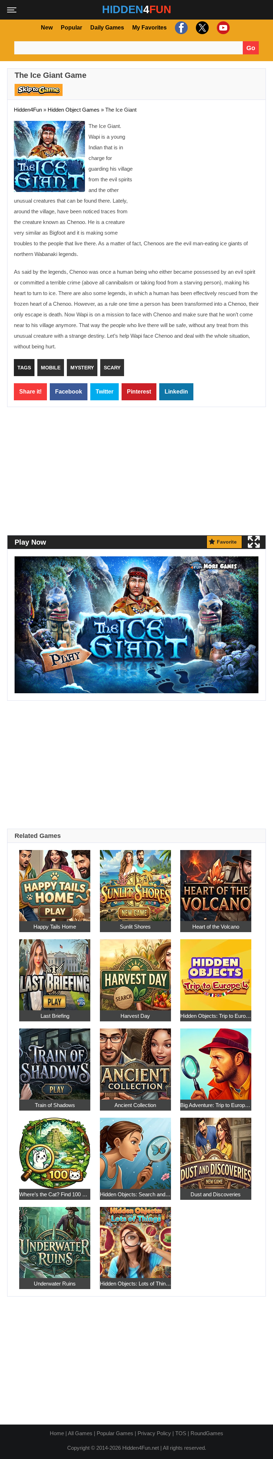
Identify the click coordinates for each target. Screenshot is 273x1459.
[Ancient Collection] (135, 1060)
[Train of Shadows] (54, 1060)
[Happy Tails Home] (54, 882)
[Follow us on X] (201, 27)
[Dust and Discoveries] (215, 1150)
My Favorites (149, 28)
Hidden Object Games (74, 110)
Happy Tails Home (54, 927)
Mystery (82, 367)
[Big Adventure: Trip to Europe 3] (215, 1060)
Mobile (50, 367)
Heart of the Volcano (215, 927)
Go (250, 48)
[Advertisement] (199, 172)
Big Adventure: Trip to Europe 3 (215, 1105)
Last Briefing (55, 1016)
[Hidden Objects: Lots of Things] (135, 1239)
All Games (80, 1433)
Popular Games (115, 1433)
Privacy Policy (154, 1433)
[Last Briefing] (54, 971)
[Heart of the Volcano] (215, 882)
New (47, 28)
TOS (180, 1433)
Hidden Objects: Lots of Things (135, 1284)
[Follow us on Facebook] (180, 27)
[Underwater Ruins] (54, 1239)
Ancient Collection (135, 1105)
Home (57, 1433)
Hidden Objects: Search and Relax (135, 1194)
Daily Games (107, 28)
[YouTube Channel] (222, 27)
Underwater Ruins (55, 1284)
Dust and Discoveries (216, 1194)
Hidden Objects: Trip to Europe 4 (215, 1016)
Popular (71, 28)
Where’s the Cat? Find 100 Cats (54, 1194)
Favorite (227, 542)
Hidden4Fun (28, 110)
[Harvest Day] (135, 971)
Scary (112, 367)
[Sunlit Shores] (135, 882)
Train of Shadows (55, 1105)
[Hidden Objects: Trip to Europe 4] (215, 971)
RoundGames (207, 1433)
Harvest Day (135, 1016)
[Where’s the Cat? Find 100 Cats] (54, 1150)
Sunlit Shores (135, 927)
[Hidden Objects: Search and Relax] (135, 1150)
